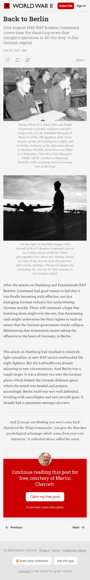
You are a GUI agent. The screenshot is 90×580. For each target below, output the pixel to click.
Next (76, 527)
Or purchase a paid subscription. (45, 507)
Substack (24, 571)
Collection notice (74, 550)
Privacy (44, 550)
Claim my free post (45, 496)
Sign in (81, 6)
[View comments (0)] (17, 60)
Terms (56, 550)
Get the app (65, 561)
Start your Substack (34, 561)
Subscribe (65, 6)
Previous (16, 527)
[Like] (7, 60)
